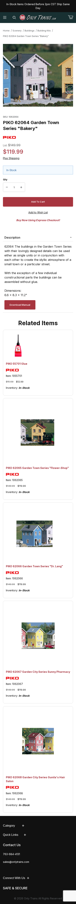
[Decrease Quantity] (7, 187)
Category (9, 825)
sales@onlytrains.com (16, 861)
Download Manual (20, 304)
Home (6, 30)
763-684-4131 (11, 854)
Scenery (17, 30)
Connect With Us (14, 878)
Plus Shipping (11, 158)
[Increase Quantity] (21, 187)
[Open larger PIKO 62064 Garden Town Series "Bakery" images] (38, 75)
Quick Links (10, 834)
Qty (5, 179)
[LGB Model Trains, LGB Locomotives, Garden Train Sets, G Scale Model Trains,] (38, 17)
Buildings (29, 30)
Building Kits (44, 30)
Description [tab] (12, 237)
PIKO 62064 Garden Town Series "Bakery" (26, 36)
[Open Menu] (5, 17)
